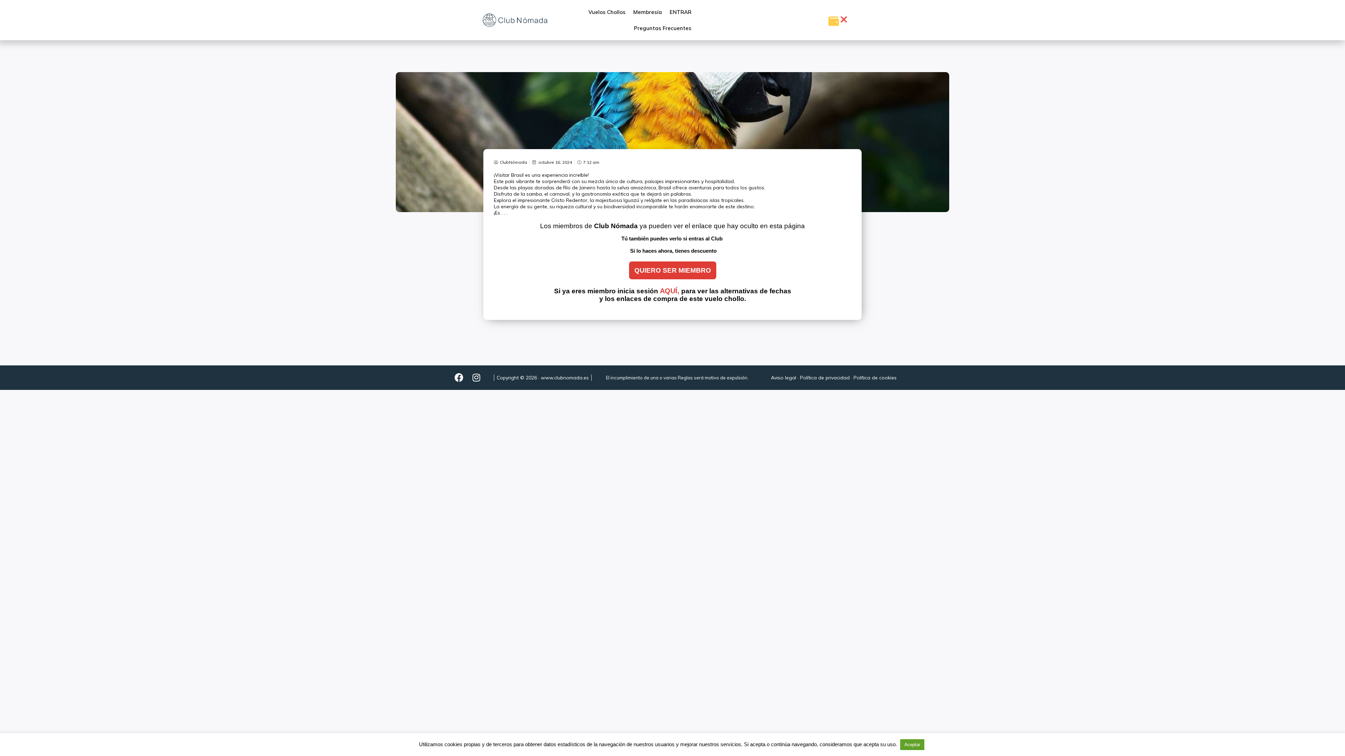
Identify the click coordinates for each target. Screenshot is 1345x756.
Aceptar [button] (912, 744)
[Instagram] (476, 377)
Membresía (647, 12)
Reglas (685, 377)
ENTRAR (680, 12)
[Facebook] (459, 377)
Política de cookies (875, 377)
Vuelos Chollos (607, 12)
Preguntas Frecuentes (662, 28)
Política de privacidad (825, 377)
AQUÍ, (670, 291)
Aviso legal (783, 377)
